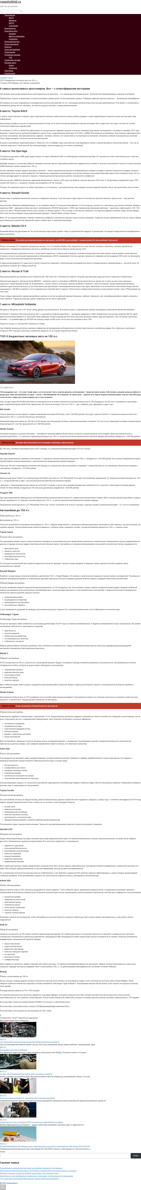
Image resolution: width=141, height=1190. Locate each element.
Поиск (2, 1152)
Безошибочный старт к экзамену (13, 1050)
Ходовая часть (10, 63)
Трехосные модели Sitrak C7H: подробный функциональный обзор (27, 1098)
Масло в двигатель (17, 36)
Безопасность (10, 28)
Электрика (8, 71)
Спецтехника (9, 73)
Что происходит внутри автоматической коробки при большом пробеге (29, 1042)
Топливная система (12, 55)
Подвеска (13, 68)
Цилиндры (13, 39)
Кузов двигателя (11, 44)
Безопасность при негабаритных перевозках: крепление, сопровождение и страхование (36, 1176)
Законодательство (11, 42)
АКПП (11, 18)
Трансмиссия (9, 15)
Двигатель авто (10, 31)
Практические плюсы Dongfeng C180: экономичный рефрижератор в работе (31, 1122)
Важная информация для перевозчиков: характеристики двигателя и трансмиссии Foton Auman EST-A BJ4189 (45, 1146)
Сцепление (13, 26)
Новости (7, 47)
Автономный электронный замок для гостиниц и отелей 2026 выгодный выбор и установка (38, 1171)
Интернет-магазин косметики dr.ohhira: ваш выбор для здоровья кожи (29, 1173)
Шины (11, 65)
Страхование (9, 52)
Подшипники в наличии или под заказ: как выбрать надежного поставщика (31, 1168)
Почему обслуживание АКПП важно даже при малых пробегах (26, 1074)
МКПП (11, 23)
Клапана (12, 34)
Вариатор (12, 20)
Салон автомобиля (12, 50)
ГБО (10, 57)
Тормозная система (12, 60)
